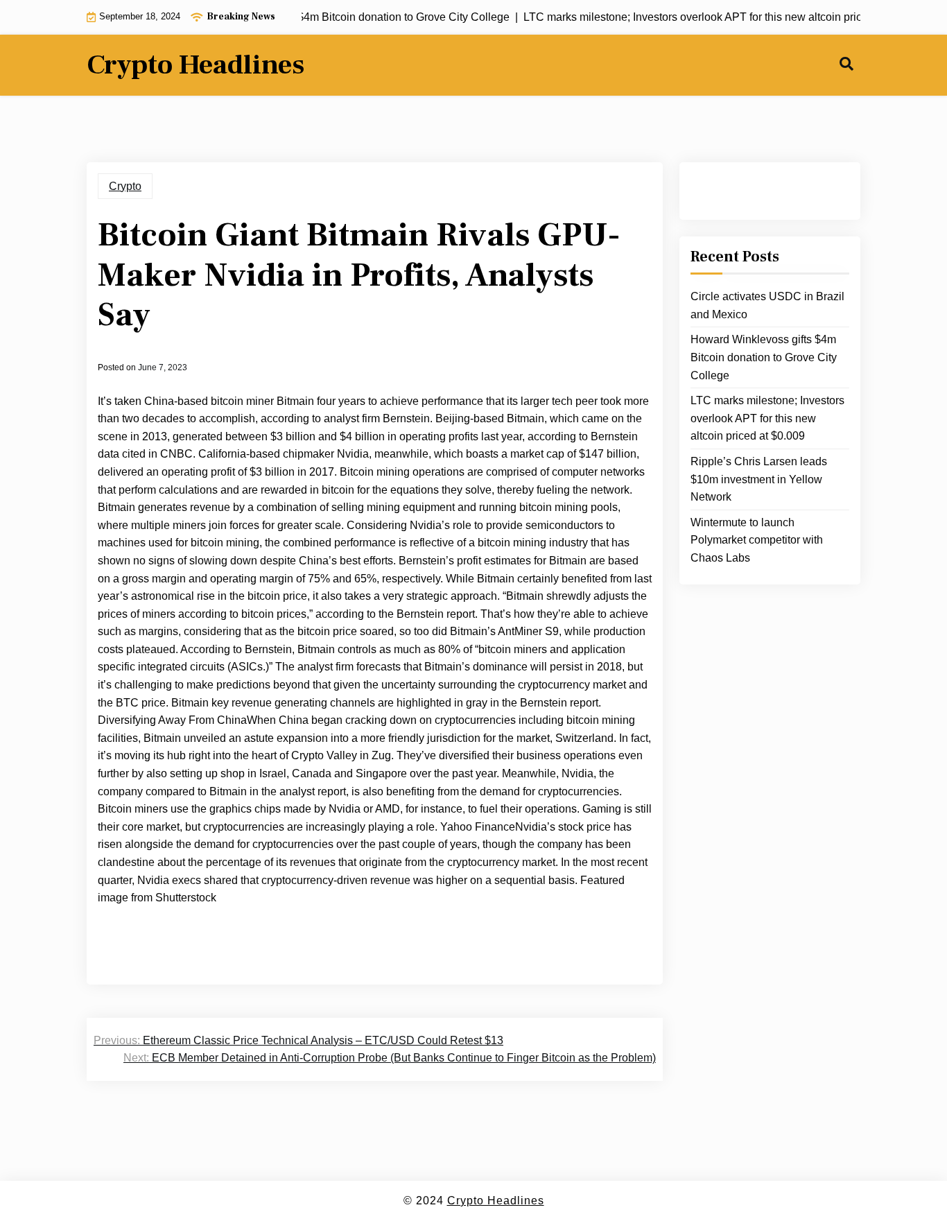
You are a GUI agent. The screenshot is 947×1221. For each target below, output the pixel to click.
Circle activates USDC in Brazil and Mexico (767, 305)
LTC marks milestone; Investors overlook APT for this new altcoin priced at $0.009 (767, 418)
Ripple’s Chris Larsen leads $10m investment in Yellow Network (758, 479)
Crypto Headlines (195, 65)
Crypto (125, 186)
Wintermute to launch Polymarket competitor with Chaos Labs (756, 540)
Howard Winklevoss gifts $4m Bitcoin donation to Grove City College (763, 357)
